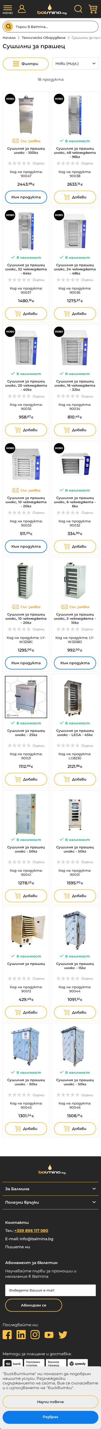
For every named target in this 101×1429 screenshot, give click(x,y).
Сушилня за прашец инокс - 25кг (26, 732)
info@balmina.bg (36, 1238)
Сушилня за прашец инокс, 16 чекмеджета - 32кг (74, 385)
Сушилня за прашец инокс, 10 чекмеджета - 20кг (26, 502)
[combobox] (50, 26)
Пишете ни (17, 1246)
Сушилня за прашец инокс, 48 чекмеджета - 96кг (75, 152)
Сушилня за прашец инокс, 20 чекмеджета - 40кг (26, 385)
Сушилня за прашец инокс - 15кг (75, 966)
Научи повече (50, 1401)
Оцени (39, 163)
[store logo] (50, 9)
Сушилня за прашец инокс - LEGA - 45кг (75, 732)
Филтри (29, 63)
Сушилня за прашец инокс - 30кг (26, 1082)
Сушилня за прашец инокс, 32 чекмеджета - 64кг (26, 269)
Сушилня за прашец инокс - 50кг (26, 849)
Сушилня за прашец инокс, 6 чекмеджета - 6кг (75, 502)
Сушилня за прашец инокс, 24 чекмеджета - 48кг (75, 269)
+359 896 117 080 (31, 1230)
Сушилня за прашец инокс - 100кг (26, 150)
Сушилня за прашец (26, 964)
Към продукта (26, 197)
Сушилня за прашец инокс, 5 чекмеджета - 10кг (75, 618)
